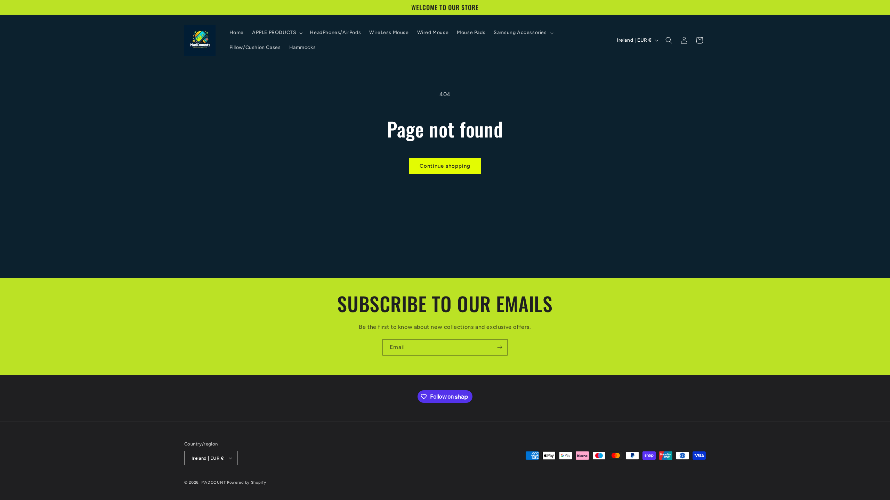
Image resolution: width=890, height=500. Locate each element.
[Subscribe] (499, 347)
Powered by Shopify (246, 482)
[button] (277, 32)
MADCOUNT (213, 482)
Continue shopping (445, 166)
